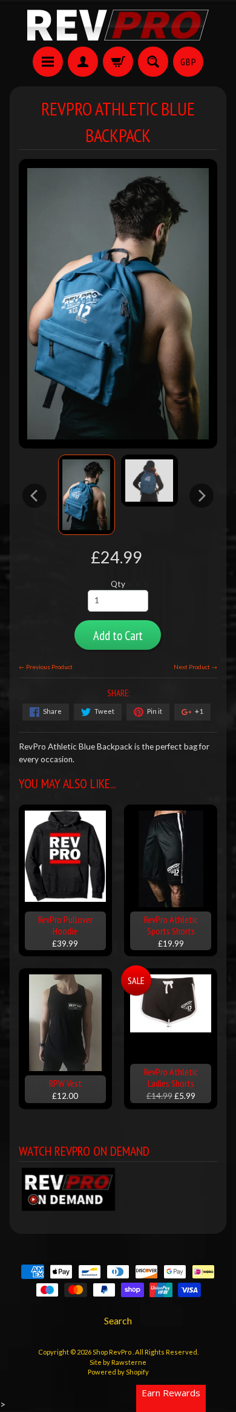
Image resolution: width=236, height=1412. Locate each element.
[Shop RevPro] (118, 25)
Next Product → (195, 666)
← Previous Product (46, 666)
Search (118, 1320)
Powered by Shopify (118, 1372)
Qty (118, 584)
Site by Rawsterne (118, 1362)
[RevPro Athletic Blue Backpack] (86, 495)
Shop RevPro (113, 1352)
